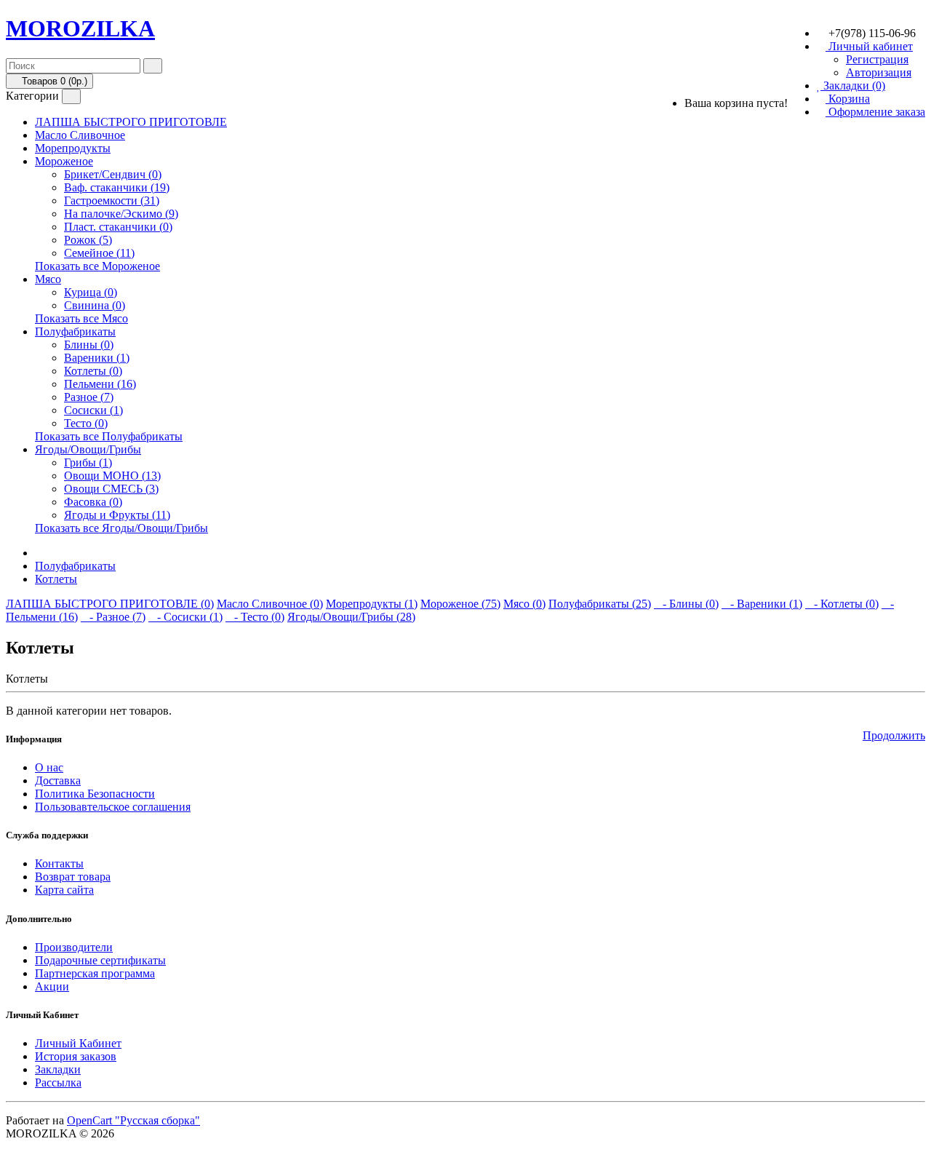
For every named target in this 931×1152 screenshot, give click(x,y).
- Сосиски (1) (185, 617)
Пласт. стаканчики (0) (118, 227)
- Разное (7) (113, 617)
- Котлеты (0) (842, 603)
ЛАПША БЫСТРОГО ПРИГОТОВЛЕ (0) (110, 603)
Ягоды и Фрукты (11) (117, 515)
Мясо (48, 279)
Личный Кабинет (78, 1043)
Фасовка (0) (93, 502)
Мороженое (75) (460, 603)
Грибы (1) (88, 462)
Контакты (59, 863)
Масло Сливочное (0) (270, 603)
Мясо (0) (524, 603)
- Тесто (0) (254, 617)
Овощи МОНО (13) (112, 475)
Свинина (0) (94, 305)
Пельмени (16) (100, 384)
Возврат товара (73, 876)
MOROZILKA (80, 28)
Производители (74, 947)
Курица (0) (90, 292)
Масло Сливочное (80, 135)
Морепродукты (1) (371, 603)
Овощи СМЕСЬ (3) (111, 488)
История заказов (75, 1056)
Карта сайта (64, 889)
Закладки (58, 1069)
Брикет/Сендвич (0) (112, 174)
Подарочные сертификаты (100, 960)
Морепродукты (73, 148)
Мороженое (64, 161)
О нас (49, 767)
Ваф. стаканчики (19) (116, 187)
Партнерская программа (95, 973)
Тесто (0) (86, 423)
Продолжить (894, 735)
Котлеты (56, 579)
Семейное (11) (99, 253)
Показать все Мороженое (97, 266)
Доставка (58, 780)
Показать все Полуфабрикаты (109, 436)
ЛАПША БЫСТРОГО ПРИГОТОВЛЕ (131, 122)
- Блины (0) (686, 603)
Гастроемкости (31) (111, 200)
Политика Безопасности (95, 793)
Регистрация (877, 59)
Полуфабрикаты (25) (599, 603)
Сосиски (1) (93, 410)
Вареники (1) (96, 357)
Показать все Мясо (81, 318)
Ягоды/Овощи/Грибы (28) (351, 617)
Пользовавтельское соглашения (113, 807)
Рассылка (58, 1082)
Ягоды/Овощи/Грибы (88, 449)
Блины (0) (88, 344)
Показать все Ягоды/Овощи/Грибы (121, 528)
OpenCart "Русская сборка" (133, 1120)
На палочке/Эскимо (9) (121, 213)
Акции (52, 986)
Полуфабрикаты (75, 331)
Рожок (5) (88, 240)
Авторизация (878, 72)
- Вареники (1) (762, 603)
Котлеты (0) (93, 371)
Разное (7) (88, 397)
